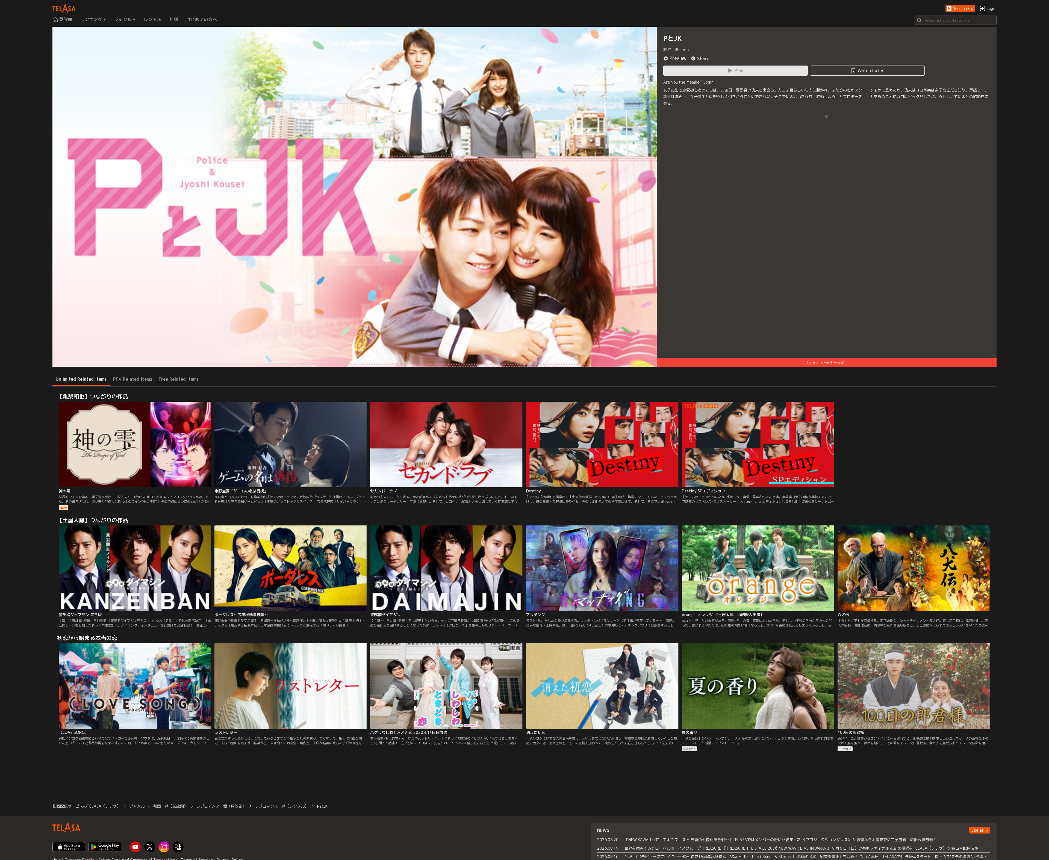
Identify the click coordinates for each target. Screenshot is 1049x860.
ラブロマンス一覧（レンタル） (281, 806)
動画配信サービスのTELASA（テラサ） (86, 806)
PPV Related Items (132, 379)
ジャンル (137, 806)
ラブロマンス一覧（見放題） (221, 806)
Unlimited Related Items (81, 379)
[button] (960, 8)
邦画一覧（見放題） (170, 806)
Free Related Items (179, 379)
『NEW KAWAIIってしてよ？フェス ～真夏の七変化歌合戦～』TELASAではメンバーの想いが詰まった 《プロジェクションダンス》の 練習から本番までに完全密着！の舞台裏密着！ (780, 839)
